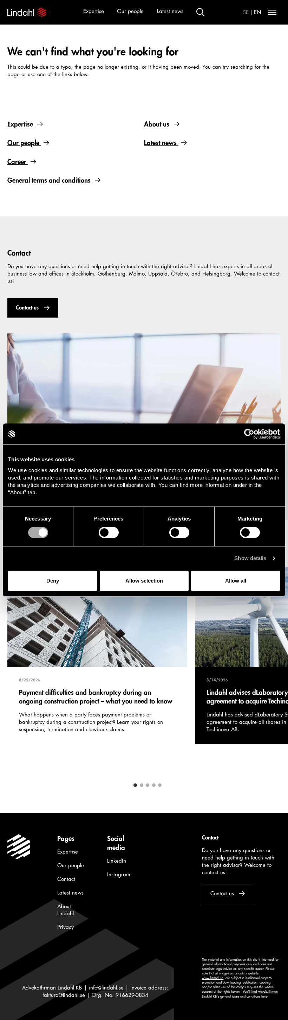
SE (246, 12)
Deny (52, 581)
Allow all (235, 581)
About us (157, 124)
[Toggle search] (200, 12)
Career (17, 162)
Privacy (65, 927)
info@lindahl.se (106, 988)
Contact (66, 879)
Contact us (26, 308)
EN (257, 12)
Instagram (118, 874)
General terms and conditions (49, 180)
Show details (250, 558)
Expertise (93, 11)
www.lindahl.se (212, 978)
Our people (130, 11)
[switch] (109, 532)
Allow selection (144, 581)
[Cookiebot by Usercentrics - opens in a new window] (249, 434)
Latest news (170, 11)
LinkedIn (116, 861)
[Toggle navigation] (272, 12)
